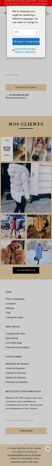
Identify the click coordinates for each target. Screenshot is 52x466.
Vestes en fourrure (16, 377)
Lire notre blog (14, 343)
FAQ (8, 313)
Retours (10, 308)
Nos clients (12, 338)
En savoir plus (26, 270)
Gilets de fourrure (15, 368)
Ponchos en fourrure (17, 382)
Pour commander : (16, 299)
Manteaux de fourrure (17, 364)
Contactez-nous (14, 317)
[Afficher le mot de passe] (9, 79)
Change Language (26, 41)
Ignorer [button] (48, 449)
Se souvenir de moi (19, 95)
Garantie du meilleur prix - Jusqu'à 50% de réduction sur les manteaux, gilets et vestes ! (26, 3)
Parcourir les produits (17, 347)
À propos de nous (15, 333)
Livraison (11, 303)
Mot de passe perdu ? (16, 97)
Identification (26, 88)
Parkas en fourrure (16, 373)
